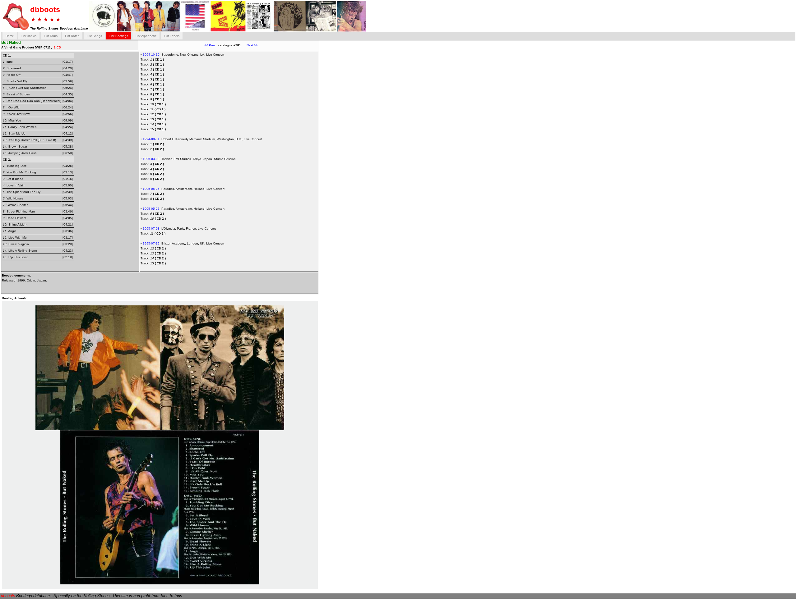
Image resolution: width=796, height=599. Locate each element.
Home (10, 36)
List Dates (72, 36)
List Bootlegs (118, 36)
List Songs (94, 36)
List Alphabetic (146, 36)
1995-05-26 (151, 188)
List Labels (171, 36)
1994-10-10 (151, 54)
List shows (28, 36)
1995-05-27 (151, 208)
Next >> (249, 45)
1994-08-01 (151, 139)
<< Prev (209, 45)
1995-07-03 (151, 228)
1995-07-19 (151, 243)
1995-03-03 (151, 159)
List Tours (51, 36)
